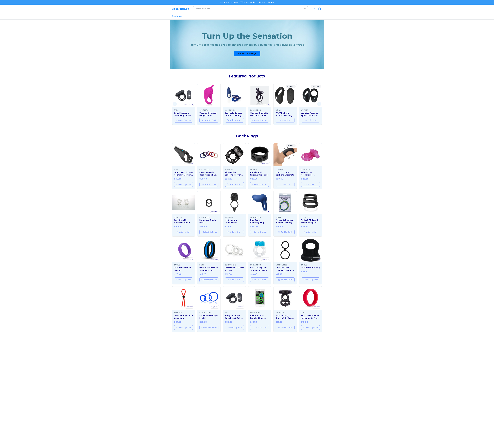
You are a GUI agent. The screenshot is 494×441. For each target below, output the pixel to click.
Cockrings (177, 16)
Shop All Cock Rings (247, 53)
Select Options (184, 120)
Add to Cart (210, 120)
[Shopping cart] (319, 8)
